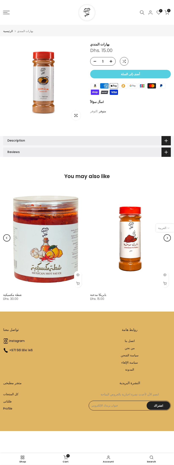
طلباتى (7, 401)
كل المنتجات (10, 394)
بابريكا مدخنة (98, 295)
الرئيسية (8, 31)
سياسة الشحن (130, 355)
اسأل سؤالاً (97, 102)
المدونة (129, 370)
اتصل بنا (130, 341)
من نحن (130, 348)
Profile (7, 409)
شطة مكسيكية (12, 295)
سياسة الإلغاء (129, 363)
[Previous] (6, 238)
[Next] (167, 238)
